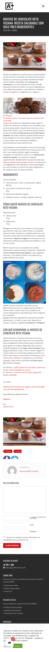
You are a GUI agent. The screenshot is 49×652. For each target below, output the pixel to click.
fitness (8, 451)
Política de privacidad (13, 607)
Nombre (33, 518)
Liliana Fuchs (8, 406)
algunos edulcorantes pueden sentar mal (19, 162)
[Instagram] (10, 565)
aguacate (8, 123)
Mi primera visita (11, 585)
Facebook (5, 457)
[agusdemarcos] (9, 6)
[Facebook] (7, 565)
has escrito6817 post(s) (29, 471)
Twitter (8, 457)
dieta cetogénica (11, 92)
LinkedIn (16, 457)
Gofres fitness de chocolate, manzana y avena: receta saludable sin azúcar (24, 368)
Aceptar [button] (17, 646)
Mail (31, 525)
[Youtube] (12, 565)
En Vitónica (7, 115)
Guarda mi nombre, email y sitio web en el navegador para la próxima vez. (21, 538)
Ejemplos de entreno (12, 610)
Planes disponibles (11, 588)
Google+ (12, 457)
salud (18, 451)
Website (33, 531)
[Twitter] (4, 565)
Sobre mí (8, 591)
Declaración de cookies (13, 613)
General (14, 30)
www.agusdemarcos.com (15, 567)
